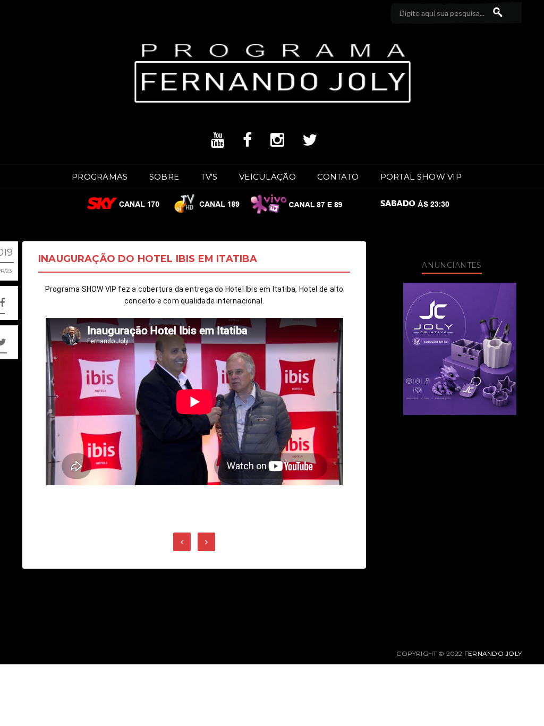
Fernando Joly (493, 653)
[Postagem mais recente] (182, 542)
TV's (209, 177)
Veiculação (267, 177)
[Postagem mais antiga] (206, 542)
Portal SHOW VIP (421, 177)
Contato (338, 177)
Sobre (164, 177)
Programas (100, 177)
